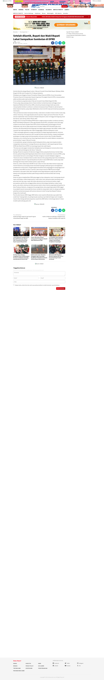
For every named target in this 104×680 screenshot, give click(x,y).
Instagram (81, 663)
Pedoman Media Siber (18, 670)
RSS (80, 665)
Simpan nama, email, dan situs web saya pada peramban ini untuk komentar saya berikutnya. (37, 285)
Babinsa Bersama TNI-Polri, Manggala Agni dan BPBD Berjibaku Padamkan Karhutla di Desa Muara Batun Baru (39, 257)
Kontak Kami (29, 668)
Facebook (56, 663)
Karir (39, 663)
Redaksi (15, 666)
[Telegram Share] (60, 43)
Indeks (15, 663)
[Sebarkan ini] (52, 43)
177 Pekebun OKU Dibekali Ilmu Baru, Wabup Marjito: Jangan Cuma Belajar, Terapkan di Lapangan (56, 239)
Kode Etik (28, 663)
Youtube (68, 665)
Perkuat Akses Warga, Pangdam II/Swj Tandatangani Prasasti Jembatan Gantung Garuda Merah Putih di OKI (21, 257)
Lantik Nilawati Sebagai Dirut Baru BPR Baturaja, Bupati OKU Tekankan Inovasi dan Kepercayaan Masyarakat (21, 239)
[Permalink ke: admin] (14, 43)
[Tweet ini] (56, 43)
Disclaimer (41, 666)
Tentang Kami (17, 668)
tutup (10, 0)
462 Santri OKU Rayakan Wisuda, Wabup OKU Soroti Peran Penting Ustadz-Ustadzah (56, 257)
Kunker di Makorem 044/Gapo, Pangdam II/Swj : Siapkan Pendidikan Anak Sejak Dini (54, 216)
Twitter (68, 663)
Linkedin (56, 665)
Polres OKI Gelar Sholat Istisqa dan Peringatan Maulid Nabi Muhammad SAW (44, 16)
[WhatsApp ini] (63, 43)
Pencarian (64, 6)
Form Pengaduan (42, 668)
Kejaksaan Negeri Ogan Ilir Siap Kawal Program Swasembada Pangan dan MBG (24, 216)
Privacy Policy (29, 666)
